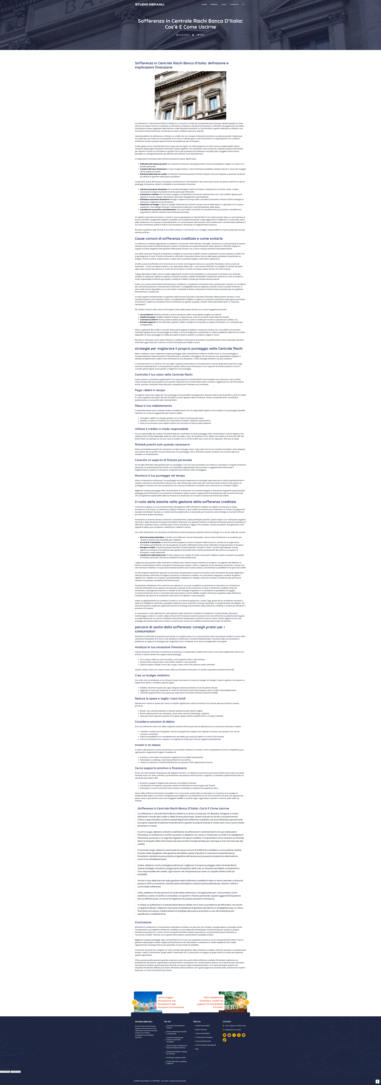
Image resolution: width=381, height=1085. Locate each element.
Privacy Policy (5, 1071)
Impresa (214, 4)
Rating (202, 35)
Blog (224, 4)
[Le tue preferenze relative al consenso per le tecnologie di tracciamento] (377, 1081)
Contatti (234, 4)
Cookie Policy (16, 1071)
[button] (243, 4)
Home (204, 4)
